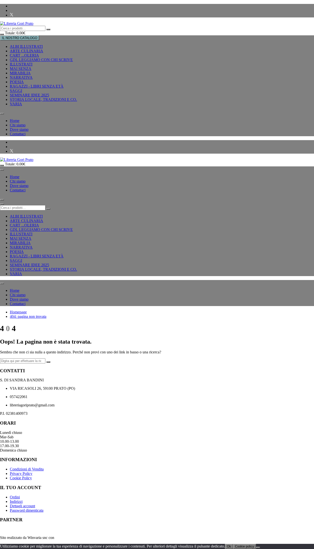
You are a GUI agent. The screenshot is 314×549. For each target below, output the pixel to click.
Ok (229, 546)
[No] (258, 547)
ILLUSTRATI (21, 64)
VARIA (16, 104)
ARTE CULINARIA (26, 51)
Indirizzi (16, 501)
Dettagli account (22, 506)
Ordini (15, 497)
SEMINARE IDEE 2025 (29, 95)
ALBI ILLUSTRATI (26, 46)
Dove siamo (19, 129)
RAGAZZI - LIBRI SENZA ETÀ (37, 86)
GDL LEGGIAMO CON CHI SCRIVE (41, 60)
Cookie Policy (21, 478)
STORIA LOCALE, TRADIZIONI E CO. (43, 99)
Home (14, 121)
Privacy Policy (21, 473)
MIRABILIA (20, 73)
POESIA (17, 82)
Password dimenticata (26, 510)
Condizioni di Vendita (27, 469)
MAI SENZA (20, 69)
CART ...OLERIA (24, 55)
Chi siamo (18, 125)
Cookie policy (244, 546)
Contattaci (18, 134)
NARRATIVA (21, 77)
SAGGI (16, 91)
